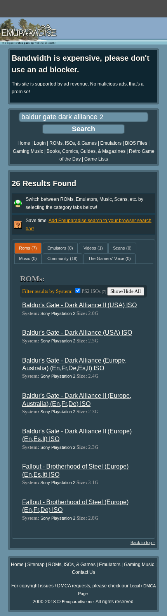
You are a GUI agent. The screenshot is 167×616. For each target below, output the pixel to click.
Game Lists (96, 159)
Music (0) (28, 258)
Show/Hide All (125, 291)
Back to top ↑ (142, 542)
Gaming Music (28, 151)
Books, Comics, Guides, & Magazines (86, 151)
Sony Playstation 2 (57, 313)
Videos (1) (93, 248)
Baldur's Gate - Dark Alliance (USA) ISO (77, 332)
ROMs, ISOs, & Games (73, 143)
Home (23, 143)
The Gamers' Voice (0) (109, 258)
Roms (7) (28, 248)
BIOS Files (136, 143)
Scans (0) (122, 248)
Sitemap (36, 564)
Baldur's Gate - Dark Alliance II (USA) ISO (79, 305)
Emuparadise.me (78, 601)
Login (40, 143)
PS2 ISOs (94, 291)
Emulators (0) (60, 248)
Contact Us (83, 572)
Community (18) (62, 258)
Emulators (111, 143)
